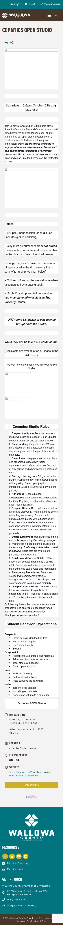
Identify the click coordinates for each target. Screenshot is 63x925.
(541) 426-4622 (16, 899)
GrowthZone (40, 921)
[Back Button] (6, 43)
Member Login (15, 869)
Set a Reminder (31, 785)
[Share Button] (11, 42)
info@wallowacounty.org (21, 905)
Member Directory (17, 863)
